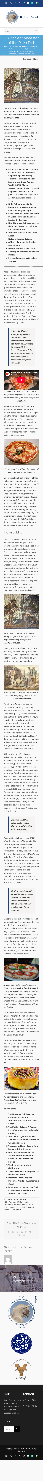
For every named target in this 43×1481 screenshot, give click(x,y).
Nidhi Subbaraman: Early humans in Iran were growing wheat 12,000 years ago (22, 207)
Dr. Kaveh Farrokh (12, 1199)
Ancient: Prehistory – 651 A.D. (24, 1204)
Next (35, 59)
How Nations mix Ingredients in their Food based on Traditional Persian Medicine (23, 226)
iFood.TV (31, 472)
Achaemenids (8, 1204)
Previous (27, 59)
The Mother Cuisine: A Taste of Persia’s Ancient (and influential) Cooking (23, 1130)
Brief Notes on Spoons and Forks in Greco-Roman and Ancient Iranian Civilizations (23, 216)
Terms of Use (31, 1400)
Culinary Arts (8, 1207)
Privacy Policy (31, 1406)
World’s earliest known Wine (21, 248)
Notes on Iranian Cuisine (20, 239)
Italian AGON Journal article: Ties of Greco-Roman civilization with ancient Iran (23, 1139)
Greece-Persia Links (20, 1207)
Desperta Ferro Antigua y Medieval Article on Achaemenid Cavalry (23, 1180)
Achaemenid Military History (19, 1202)
